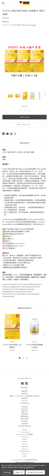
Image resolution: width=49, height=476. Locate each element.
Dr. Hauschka (25, 432)
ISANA (24, 442)
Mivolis (24, 444)
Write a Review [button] (31, 25)
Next (45, 94)
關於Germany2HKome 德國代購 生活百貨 (24, 396)
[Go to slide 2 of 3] (23, 358)
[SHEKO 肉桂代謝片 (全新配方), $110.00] (12, 326)
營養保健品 (24, 416)
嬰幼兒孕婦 (24, 419)
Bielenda (24, 447)
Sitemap (24, 401)
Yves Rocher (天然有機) (24, 434)
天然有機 (24, 424)
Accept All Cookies (35, 472)
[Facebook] (3, 133)
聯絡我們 (24, 391)
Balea (24, 439)
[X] (15, 133)
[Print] (11, 133)
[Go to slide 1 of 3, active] (20, 358)
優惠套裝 (24, 414)
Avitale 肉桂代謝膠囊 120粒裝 (34, 346)
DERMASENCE (24, 451)
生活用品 (24, 421)
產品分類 (24, 409)
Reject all (19, 472)
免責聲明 (24, 398)
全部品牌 (24, 407)
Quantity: (24, 106)
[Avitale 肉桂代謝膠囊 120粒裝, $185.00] (34, 326)
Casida (24, 430)
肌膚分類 (24, 412)
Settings (7, 472)
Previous (4, 94)
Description (24, 143)
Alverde (24, 449)
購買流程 (24, 394)
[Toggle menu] (3, 3)
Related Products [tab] (24, 308)
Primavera (24, 437)
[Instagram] (26, 383)
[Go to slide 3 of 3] (27, 358)
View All (24, 454)
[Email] (7, 133)
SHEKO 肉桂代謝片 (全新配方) (12, 346)
